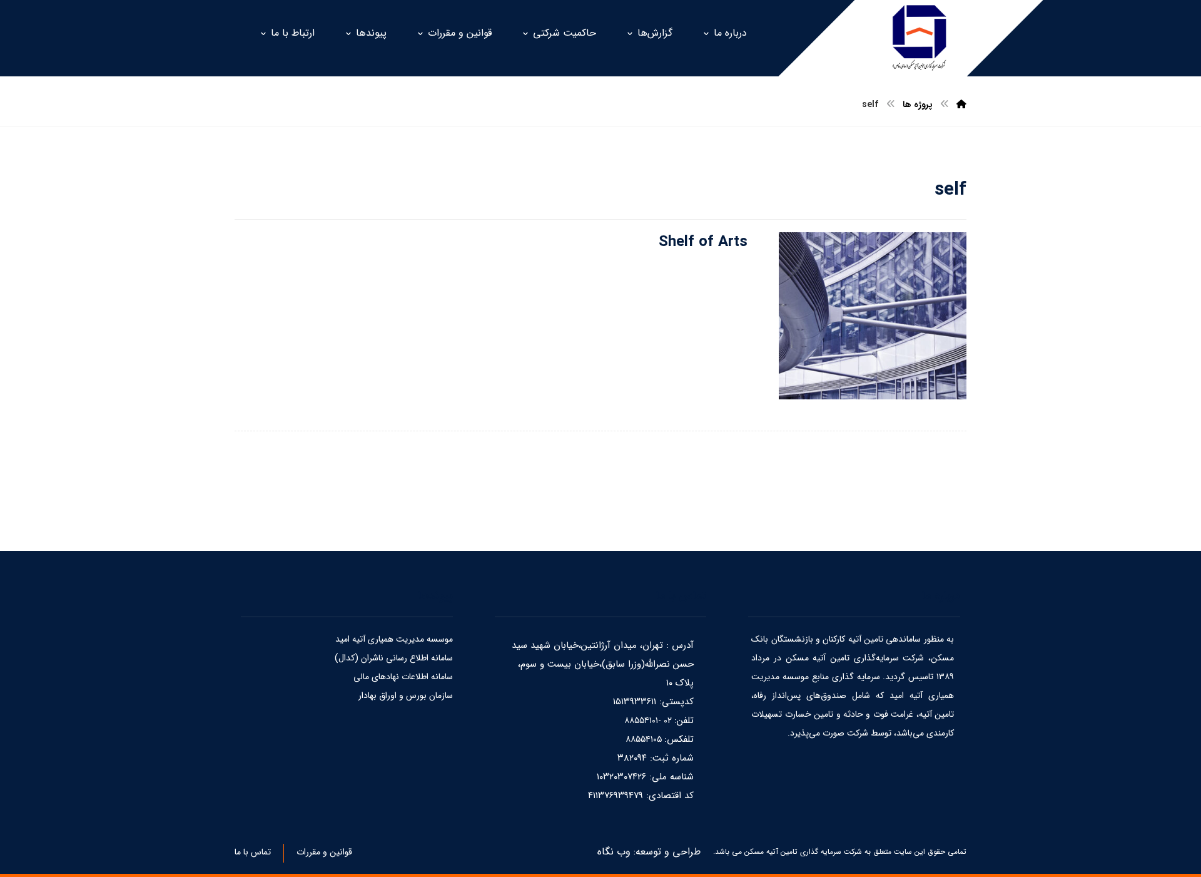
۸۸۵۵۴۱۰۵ (645, 739)
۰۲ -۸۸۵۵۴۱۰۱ (649, 720)
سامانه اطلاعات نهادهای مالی (403, 677)
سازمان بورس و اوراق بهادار (405, 695)
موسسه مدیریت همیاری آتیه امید (394, 639)
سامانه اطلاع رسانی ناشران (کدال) (394, 658)
